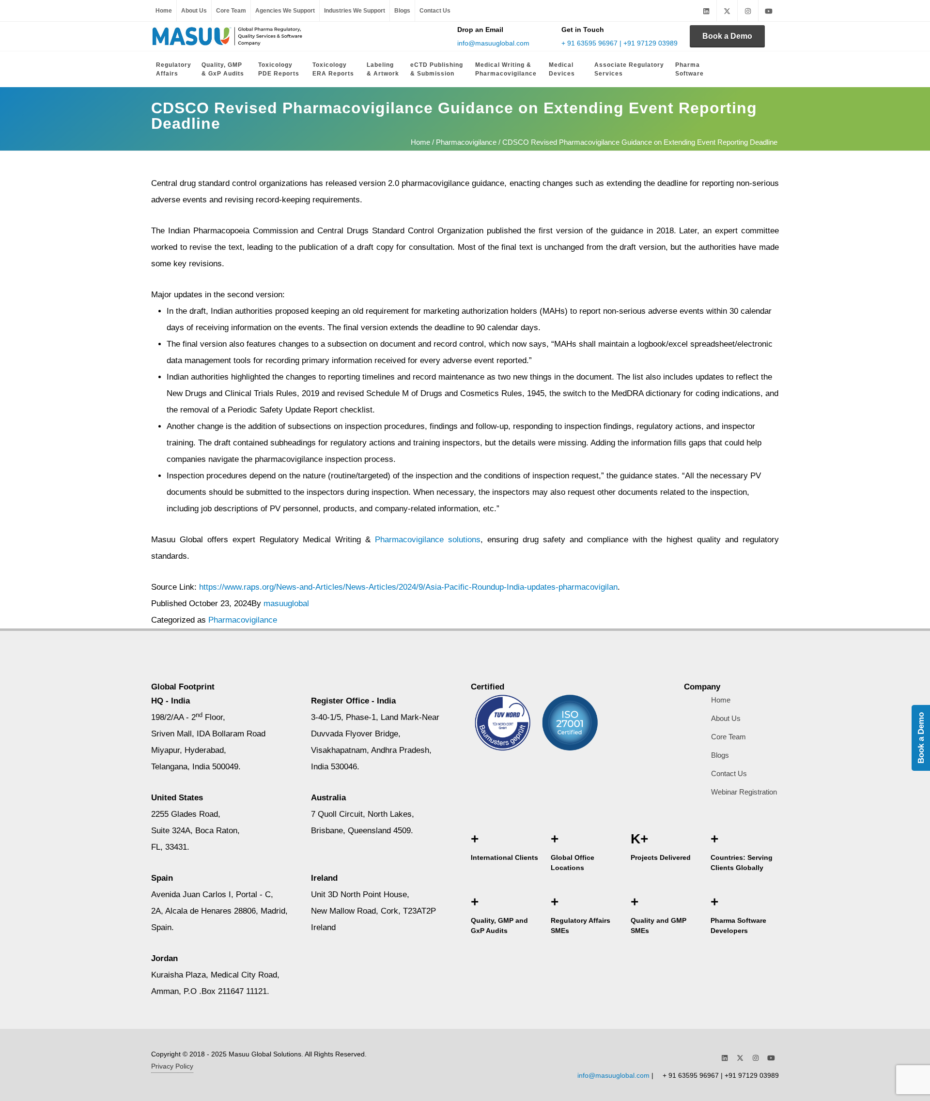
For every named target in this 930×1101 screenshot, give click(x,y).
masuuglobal (286, 603)
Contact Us (434, 10)
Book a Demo (727, 36)
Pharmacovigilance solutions (427, 539)
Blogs (402, 10)
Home (163, 10)
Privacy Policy (172, 1066)
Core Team (231, 10)
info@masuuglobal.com (493, 43)
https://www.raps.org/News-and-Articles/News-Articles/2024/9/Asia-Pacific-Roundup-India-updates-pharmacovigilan (408, 587)
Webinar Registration (744, 792)
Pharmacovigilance (466, 142)
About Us (194, 10)
